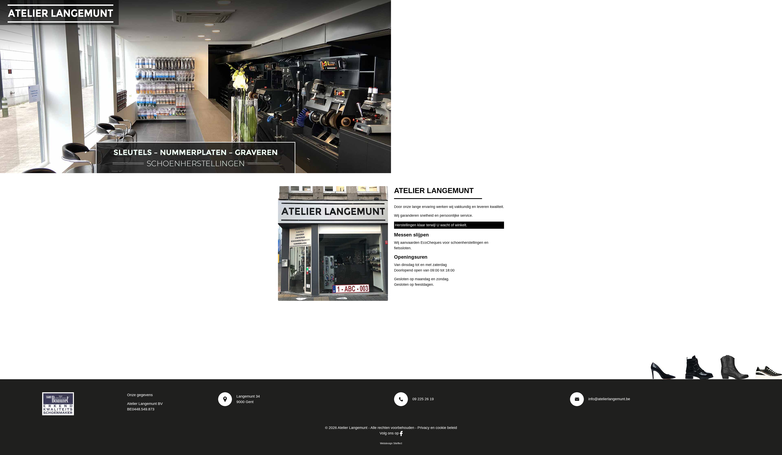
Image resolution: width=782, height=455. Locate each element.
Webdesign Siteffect (391, 443)
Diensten (699, 9)
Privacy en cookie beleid (437, 428)
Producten (721, 9)
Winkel (742, 9)
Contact (760, 9)
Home (680, 9)
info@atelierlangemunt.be (609, 399)
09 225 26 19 (423, 399)
